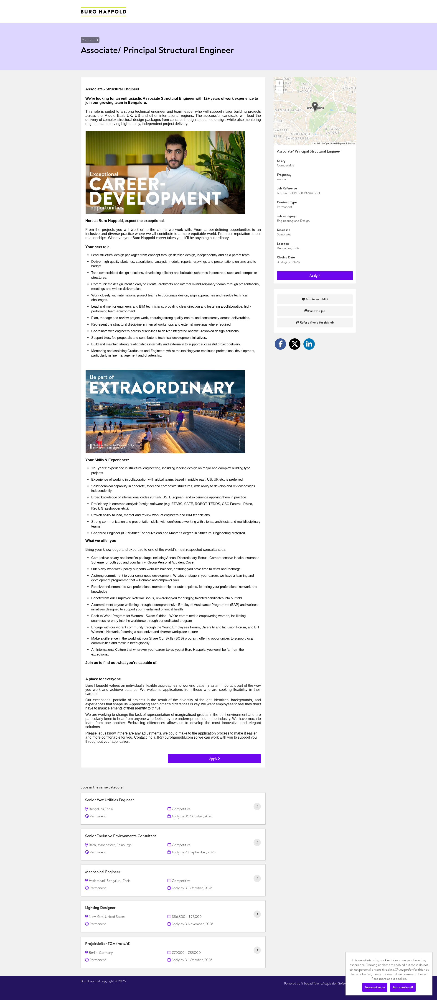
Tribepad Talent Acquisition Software (326, 983)
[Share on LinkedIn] (309, 344)
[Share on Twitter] (294, 344)
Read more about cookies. (389, 978)
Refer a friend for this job (316, 322)
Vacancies (89, 40)
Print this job (316, 311)
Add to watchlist (316, 299)
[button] (315, 106)
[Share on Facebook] (280, 344)
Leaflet (316, 143)
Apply (213, 758)
